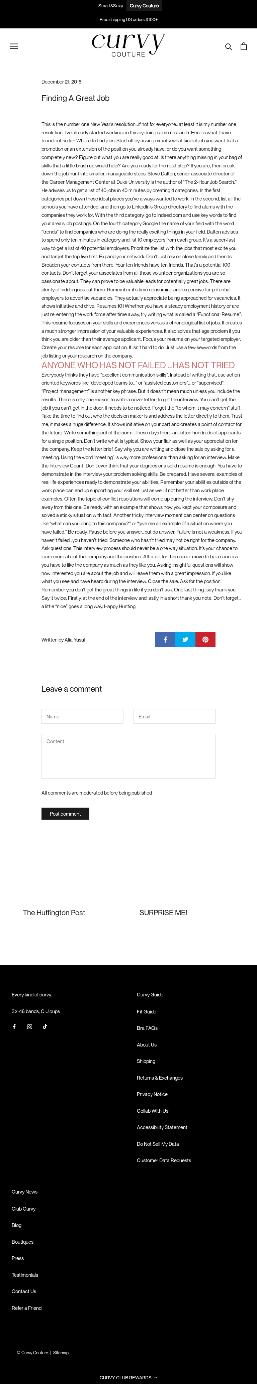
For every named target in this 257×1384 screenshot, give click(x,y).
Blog (16, 1225)
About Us (147, 1045)
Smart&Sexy (110, 5)
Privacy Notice (152, 1094)
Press (18, 1258)
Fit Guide (146, 1011)
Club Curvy (23, 1209)
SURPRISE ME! (163, 912)
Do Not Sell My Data (158, 1144)
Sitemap (61, 1352)
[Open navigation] (14, 46)
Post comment (65, 814)
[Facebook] (14, 1026)
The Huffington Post (54, 912)
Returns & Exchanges (160, 1078)
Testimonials (25, 1275)
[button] (128, 1377)
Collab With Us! (153, 1111)
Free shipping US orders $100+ (129, 19)
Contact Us (24, 1291)
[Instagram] (29, 1026)
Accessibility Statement (162, 1127)
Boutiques (22, 1242)
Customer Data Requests (164, 1160)
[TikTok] (45, 1026)
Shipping (146, 1061)
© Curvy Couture (32, 1352)
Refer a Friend (26, 1308)
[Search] (228, 46)
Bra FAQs (147, 1028)
